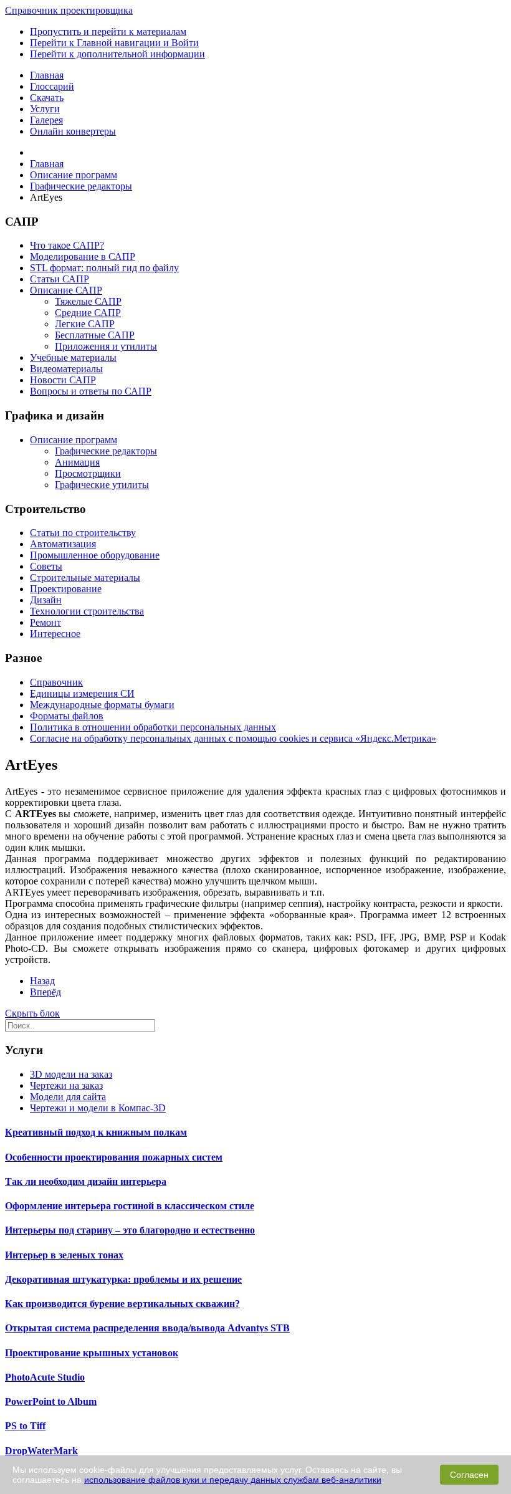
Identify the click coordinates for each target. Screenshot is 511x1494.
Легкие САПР (85, 323)
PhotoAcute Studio (45, 1377)
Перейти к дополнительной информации (117, 54)
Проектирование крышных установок (91, 1353)
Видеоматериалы (66, 368)
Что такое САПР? (67, 245)
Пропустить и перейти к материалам (108, 31)
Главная (47, 75)
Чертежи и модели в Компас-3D (98, 1108)
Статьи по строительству (83, 532)
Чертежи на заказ (66, 1085)
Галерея (46, 120)
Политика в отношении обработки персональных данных (153, 727)
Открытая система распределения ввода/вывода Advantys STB (147, 1328)
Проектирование (66, 588)
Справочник (56, 682)
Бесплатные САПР (95, 335)
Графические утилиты (102, 484)
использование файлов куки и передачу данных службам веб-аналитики (232, 1480)
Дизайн (46, 600)
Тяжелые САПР (88, 301)
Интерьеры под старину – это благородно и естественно (130, 1230)
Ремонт (45, 622)
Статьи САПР (59, 279)
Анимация (77, 462)
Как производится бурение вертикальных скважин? (122, 1303)
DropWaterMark (41, 1450)
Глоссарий (52, 86)
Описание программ (73, 439)
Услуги (45, 108)
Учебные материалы (73, 357)
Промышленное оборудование (95, 555)
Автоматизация (63, 544)
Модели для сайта (68, 1096)
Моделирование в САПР (82, 256)
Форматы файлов (66, 716)
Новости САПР (63, 380)
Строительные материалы (85, 577)
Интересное (55, 633)
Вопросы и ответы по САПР (90, 391)
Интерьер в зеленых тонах (64, 1255)
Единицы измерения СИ (82, 693)
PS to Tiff (25, 1425)
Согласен (469, 1475)
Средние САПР (88, 312)
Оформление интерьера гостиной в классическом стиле (129, 1205)
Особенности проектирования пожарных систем (113, 1157)
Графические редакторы (106, 451)
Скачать (47, 97)
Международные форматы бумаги (102, 704)
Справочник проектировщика (69, 10)
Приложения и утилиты (106, 346)
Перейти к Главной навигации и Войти (114, 42)
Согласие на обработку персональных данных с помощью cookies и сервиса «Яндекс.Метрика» (233, 738)
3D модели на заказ (71, 1074)
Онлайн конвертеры (73, 131)
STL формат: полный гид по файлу (104, 267)
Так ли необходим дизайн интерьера (85, 1181)
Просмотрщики (88, 473)
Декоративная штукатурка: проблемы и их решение (123, 1279)
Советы (46, 566)
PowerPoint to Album (51, 1401)
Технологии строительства (87, 611)
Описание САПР (66, 290)
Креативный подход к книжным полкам (96, 1132)
